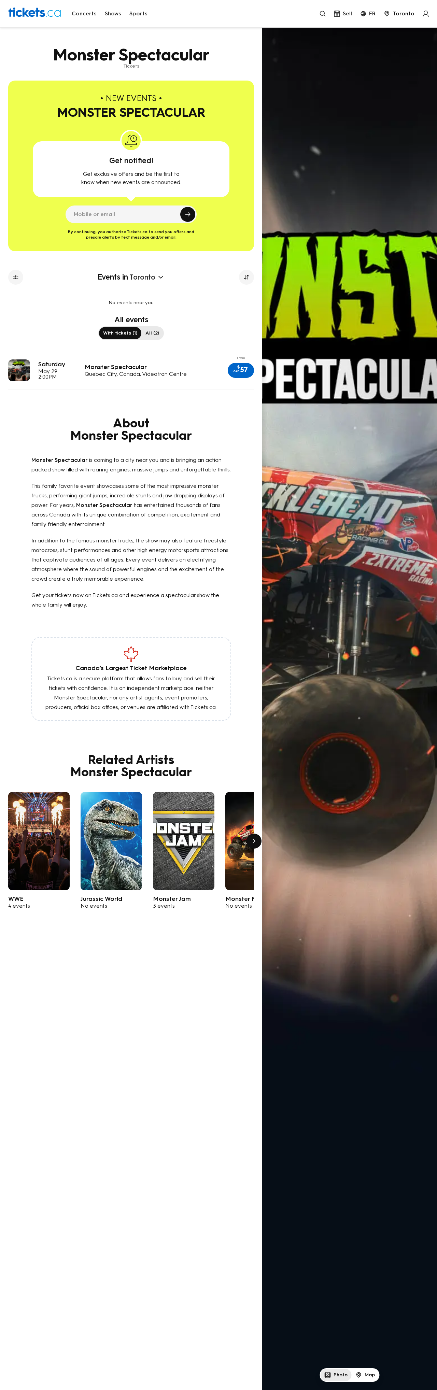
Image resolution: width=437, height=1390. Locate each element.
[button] (241, 370)
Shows (113, 13)
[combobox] (399, 13)
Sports (138, 13)
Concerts (84, 13)
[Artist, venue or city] (323, 13)
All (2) (152, 333)
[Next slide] (254, 841)
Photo (341, 1375)
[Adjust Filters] (15, 277)
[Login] (426, 13)
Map (370, 1375)
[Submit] (187, 214)
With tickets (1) (120, 333)
